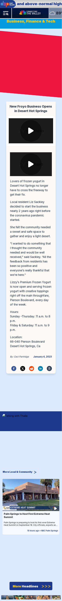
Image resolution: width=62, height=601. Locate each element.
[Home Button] (30, 13)
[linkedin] (40, 368)
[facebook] (13, 368)
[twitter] (22, 368)
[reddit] (31, 368)
